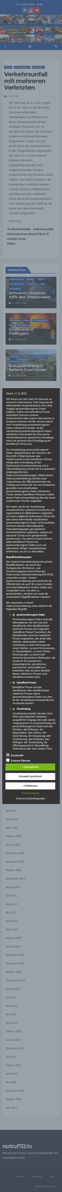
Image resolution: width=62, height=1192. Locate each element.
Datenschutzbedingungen (30, 798)
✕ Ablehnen (30, 785)
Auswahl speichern (30, 776)
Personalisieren (31, 793)
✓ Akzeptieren (30, 767)
